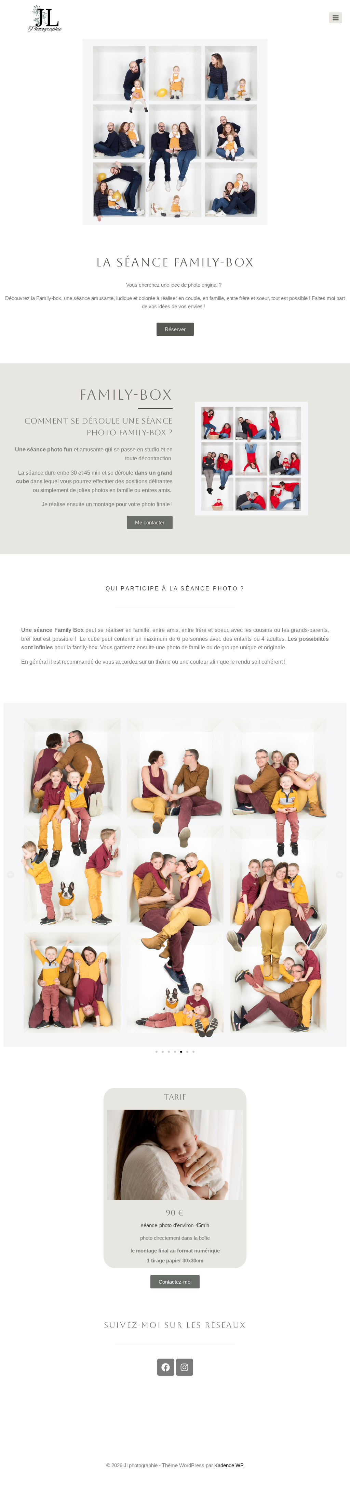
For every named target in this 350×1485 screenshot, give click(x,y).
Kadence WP (229, 1465)
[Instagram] (184, 1367)
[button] (10, 874)
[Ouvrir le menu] (335, 17)
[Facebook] (165, 1367)
